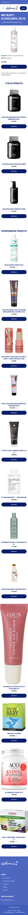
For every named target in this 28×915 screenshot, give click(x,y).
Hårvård (10, 55)
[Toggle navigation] (3, 8)
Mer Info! (14, 66)
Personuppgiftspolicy (9, 912)
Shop (23, 8)
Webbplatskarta (20, 912)
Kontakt (14, 910)
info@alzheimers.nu (6, 2)
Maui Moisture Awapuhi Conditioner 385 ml (14, 589)
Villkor (19, 910)
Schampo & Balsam (18, 55)
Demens (6, 884)
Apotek (6, 890)
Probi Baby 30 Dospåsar (14, 733)
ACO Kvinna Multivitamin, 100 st (14, 792)
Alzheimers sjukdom (9, 881)
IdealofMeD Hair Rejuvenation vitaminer (14, 164)
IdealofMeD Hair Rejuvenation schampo (14, 209)
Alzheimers (7, 878)
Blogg (5, 887)
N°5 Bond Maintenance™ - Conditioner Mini (14, 497)
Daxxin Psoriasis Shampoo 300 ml (14, 265)
